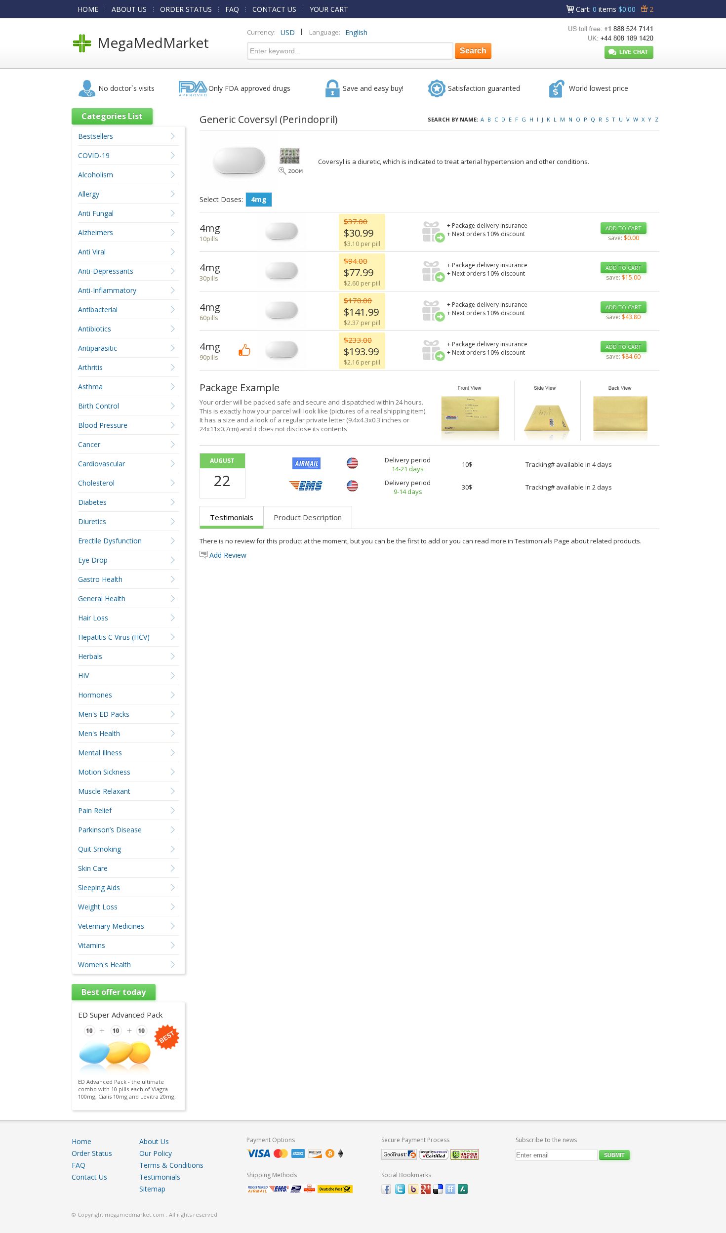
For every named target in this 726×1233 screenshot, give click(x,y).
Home (81, 1141)
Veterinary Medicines (111, 926)
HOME (88, 9)
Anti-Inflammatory (107, 290)
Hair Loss (93, 617)
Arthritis (90, 367)
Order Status (92, 1153)
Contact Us (89, 1177)
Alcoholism (95, 174)
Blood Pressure (102, 425)
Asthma (90, 386)
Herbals (90, 656)
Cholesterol (96, 483)
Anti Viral (92, 251)
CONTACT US (274, 9)
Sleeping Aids (99, 887)
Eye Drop (93, 560)
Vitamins (91, 945)
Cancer (89, 444)
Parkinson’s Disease (110, 829)
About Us (154, 1141)
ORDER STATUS (186, 9)
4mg (259, 199)
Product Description (308, 517)
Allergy (88, 194)
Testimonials (231, 517)
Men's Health (99, 733)
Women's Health (104, 964)
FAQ (232, 9)
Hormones (95, 694)
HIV (83, 675)
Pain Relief (95, 810)
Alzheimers (95, 232)
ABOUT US (129, 9)
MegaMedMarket (153, 42)
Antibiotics (94, 328)
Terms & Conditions (171, 1165)
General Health (101, 598)
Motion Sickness (104, 772)
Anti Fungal (96, 213)
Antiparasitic (97, 348)
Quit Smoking (99, 849)
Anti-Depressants (105, 271)
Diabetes (92, 502)
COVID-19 (94, 155)
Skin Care (93, 868)
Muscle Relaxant (104, 791)
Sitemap (152, 1188)
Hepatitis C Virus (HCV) (114, 637)
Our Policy (155, 1153)
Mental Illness (100, 752)
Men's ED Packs (103, 714)
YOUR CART (329, 9)
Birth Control (98, 406)
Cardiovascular (101, 463)
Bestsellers (95, 136)
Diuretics (92, 521)
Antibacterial (98, 309)
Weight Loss (98, 906)
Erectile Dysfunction (110, 540)
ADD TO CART (623, 228)
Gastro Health (100, 579)
